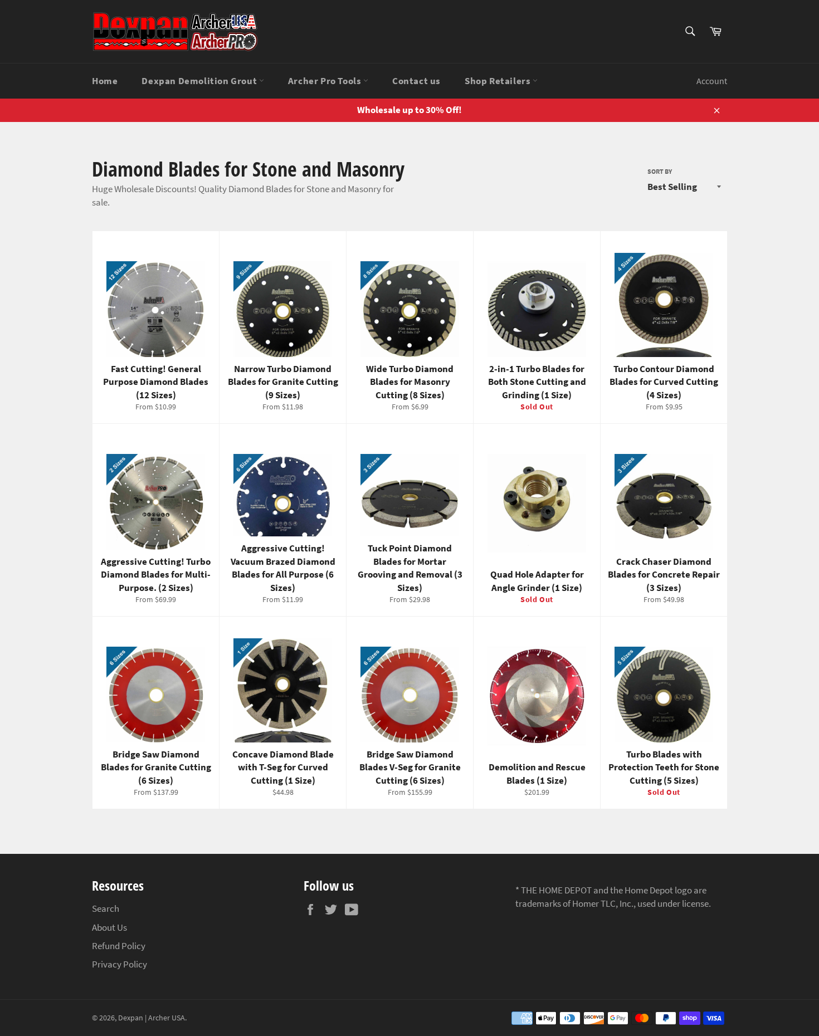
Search (105, 908)
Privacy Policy (119, 964)
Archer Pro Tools (325, 81)
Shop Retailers (499, 81)
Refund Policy (118, 946)
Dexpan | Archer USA (151, 1018)
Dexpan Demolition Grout (200, 81)
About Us (109, 927)
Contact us (416, 81)
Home (105, 81)
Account (711, 80)
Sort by (659, 171)
